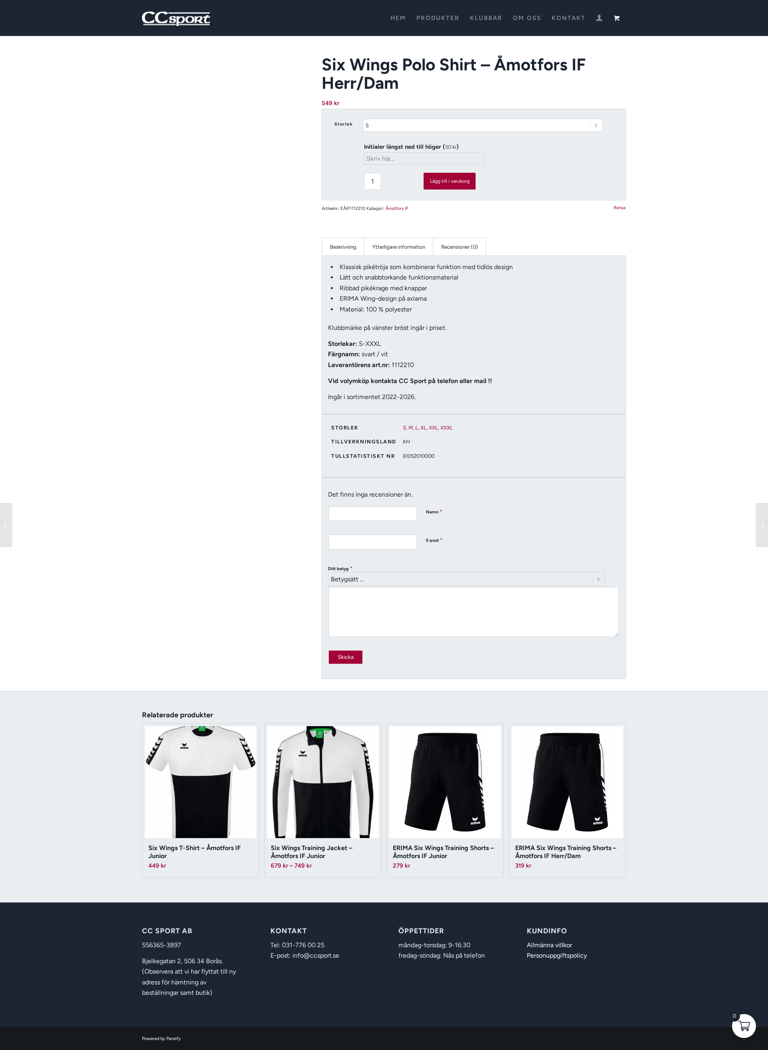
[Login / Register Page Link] (599, 18)
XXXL (446, 428)
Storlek (343, 124)
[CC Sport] (176, 18)
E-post (434, 540)
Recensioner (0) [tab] (459, 247)
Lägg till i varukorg (450, 181)
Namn (434, 512)
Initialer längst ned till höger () (411, 146)
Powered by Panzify (161, 1038)
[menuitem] (398, 18)
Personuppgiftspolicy (557, 955)
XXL (433, 428)
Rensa (620, 208)
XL (423, 428)
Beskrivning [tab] (343, 247)
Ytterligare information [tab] (398, 247)
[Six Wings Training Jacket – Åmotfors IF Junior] (6, 525)
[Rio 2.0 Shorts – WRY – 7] (762, 525)
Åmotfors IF (397, 208)
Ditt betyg (340, 568)
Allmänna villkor (549, 945)
